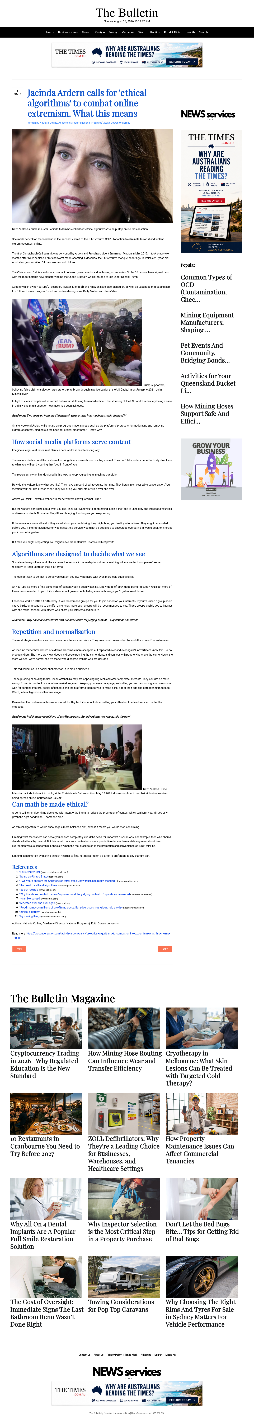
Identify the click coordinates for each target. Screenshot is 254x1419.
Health (190, 32)
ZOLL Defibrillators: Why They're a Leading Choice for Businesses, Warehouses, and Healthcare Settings (124, 1153)
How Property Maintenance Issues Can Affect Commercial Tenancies (200, 1149)
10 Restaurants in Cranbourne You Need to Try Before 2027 (45, 1145)
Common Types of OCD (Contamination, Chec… (206, 288)
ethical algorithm (26, 827)
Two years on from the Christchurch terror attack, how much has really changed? (76, 415)
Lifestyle (99, 32)
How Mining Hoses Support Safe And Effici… (207, 413)
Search (203, 32)
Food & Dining (173, 32)
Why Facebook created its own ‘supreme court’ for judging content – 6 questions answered (82, 620)
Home (50, 32)
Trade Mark (131, 1354)
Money (113, 32)
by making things (49, 855)
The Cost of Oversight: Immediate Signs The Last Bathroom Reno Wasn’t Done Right (46, 1312)
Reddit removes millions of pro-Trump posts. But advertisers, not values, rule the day (78, 716)
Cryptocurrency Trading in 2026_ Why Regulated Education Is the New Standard (44, 1064)
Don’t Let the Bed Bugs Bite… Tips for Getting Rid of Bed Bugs (202, 1231)
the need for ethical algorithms (67, 430)
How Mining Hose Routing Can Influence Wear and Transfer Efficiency (125, 1060)
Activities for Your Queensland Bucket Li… (208, 383)
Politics (155, 32)
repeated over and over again (116, 650)
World (142, 32)
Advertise (146, 1354)
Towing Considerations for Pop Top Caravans (121, 1305)
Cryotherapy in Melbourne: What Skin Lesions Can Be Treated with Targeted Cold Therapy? (199, 1068)
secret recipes (29, 889)
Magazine (128, 32)
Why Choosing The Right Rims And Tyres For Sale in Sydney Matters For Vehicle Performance (200, 1312)
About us (99, 1354)
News (85, 32)
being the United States (71, 277)
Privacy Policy (114, 1354)
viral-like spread (140, 640)
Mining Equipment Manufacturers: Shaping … (207, 322)
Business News (68, 32)
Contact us (84, 1354)
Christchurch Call (100, 239)
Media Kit (171, 1354)
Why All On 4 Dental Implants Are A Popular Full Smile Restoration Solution (43, 1235)
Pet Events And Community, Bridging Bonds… (205, 352)
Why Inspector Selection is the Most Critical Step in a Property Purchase (122, 1231)
